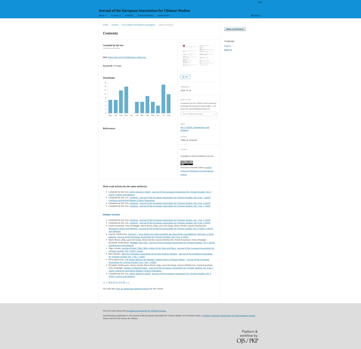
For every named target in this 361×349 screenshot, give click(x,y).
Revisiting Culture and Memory (123, 228)
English (227, 46)
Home (105, 25)
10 (124, 282)
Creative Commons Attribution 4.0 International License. (229, 315)
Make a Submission (235, 29)
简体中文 (228, 50)
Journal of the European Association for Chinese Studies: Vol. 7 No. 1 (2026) (175, 206)
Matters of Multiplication (136, 268)
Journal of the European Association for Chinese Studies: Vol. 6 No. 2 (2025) (175, 203)
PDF (186, 77)
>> (128, 282)
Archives (129, 15)
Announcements (145, 15)
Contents (134, 197)
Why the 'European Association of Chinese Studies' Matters (150, 254)
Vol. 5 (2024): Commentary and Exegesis (138, 25)
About (102, 15)
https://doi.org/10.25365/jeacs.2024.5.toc (127, 57)
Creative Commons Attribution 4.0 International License (196, 171)
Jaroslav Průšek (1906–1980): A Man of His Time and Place (149, 248)
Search (256, 15)
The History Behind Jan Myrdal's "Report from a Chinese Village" (155, 259)
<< (104, 282)
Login (260, 2)
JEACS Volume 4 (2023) (140, 192)
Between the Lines (139, 242)
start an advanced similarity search (132, 288)
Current (115, 15)
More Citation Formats (192, 114)
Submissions (164, 15)
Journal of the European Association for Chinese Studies (144, 10)
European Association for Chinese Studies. (146, 310)
